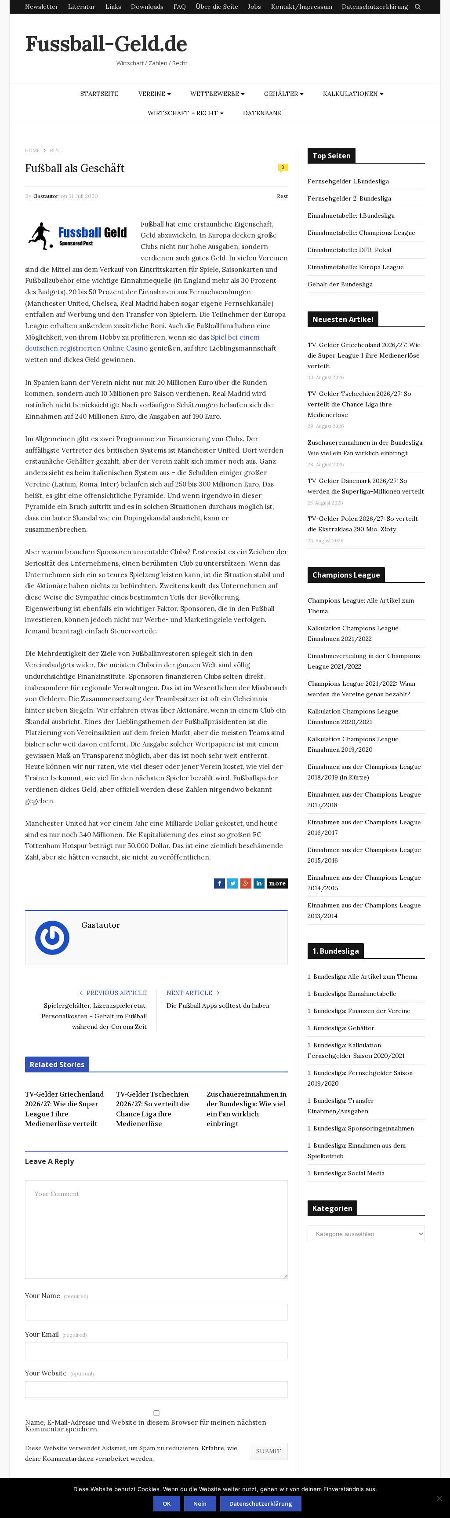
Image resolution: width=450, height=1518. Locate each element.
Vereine (151, 94)
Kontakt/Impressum (301, 7)
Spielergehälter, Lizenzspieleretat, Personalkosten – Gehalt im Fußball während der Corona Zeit (94, 1016)
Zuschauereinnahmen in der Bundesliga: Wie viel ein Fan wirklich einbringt (247, 1109)
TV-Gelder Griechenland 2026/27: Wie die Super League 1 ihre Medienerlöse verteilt (64, 1109)
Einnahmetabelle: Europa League (356, 267)
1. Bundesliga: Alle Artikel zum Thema (362, 976)
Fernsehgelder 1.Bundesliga (348, 181)
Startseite (99, 94)
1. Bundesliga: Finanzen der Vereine (359, 1011)
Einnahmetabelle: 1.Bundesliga (351, 215)
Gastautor (45, 196)
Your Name (56, 1295)
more (277, 883)
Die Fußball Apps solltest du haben (218, 1006)
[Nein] (439, 1498)
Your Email (56, 1334)
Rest (282, 196)
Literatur (81, 7)
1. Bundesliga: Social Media (346, 1173)
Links (113, 7)
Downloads (147, 7)
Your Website (59, 1373)
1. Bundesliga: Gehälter (341, 1028)
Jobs (254, 7)
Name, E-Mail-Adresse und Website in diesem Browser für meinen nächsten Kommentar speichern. (145, 1425)
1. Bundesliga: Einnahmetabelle (352, 994)
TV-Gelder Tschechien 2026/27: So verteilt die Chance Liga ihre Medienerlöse (153, 1109)
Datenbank (262, 113)
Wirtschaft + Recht (183, 113)
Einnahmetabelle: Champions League (361, 233)
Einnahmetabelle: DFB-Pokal (349, 250)
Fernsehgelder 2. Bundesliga (349, 198)
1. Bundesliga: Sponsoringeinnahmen (361, 1128)
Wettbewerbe (214, 94)
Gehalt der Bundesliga (340, 284)
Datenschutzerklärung (375, 7)
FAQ (180, 7)
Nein (200, 1503)
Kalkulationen (350, 94)
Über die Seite (217, 7)
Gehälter (281, 94)
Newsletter (41, 7)
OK (167, 1503)
